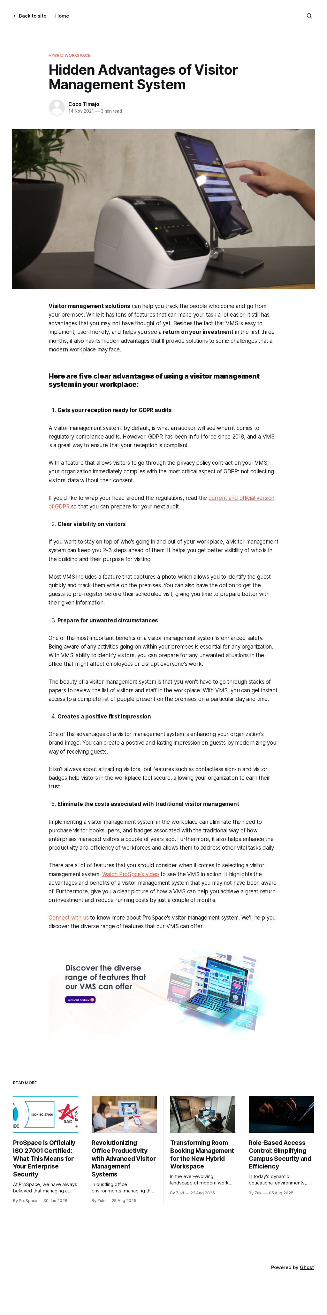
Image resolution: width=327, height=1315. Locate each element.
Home (62, 16)
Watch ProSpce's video (130, 874)
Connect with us (68, 917)
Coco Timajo (83, 104)
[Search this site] (309, 16)
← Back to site (29, 16)
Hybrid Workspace (69, 55)
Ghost (307, 1267)
